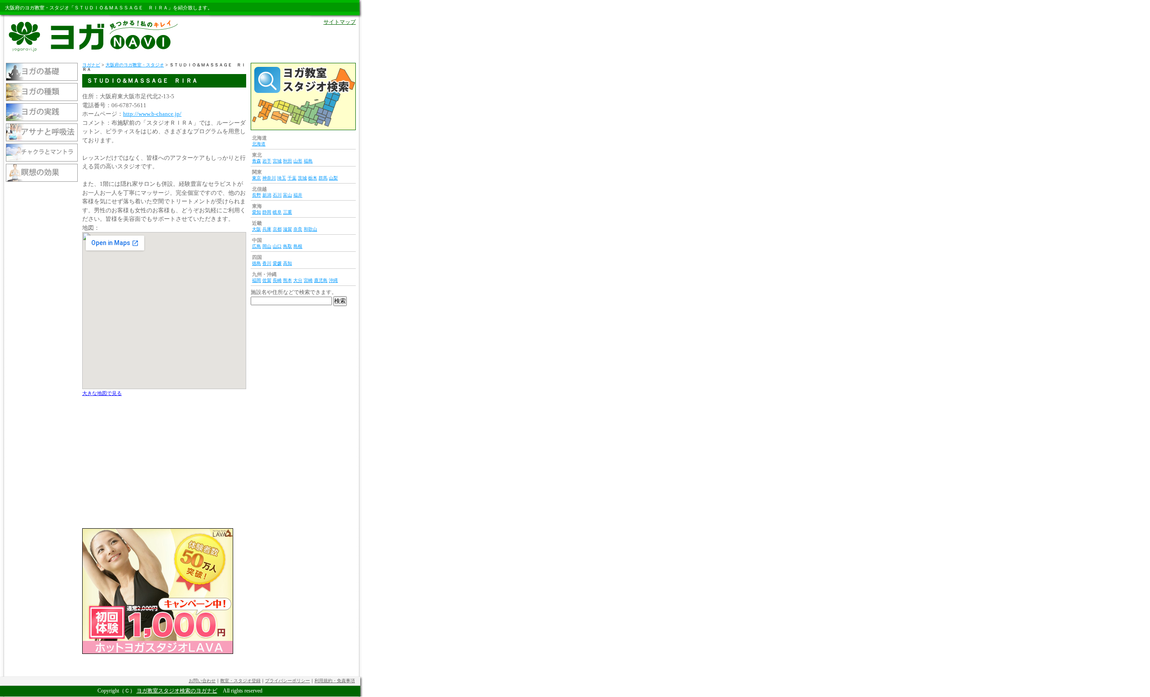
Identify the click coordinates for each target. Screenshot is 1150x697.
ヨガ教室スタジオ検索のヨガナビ (177, 691)
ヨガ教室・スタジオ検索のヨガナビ (96, 34)
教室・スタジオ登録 (240, 680)
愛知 (256, 212)
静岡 (266, 212)
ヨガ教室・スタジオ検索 (303, 96)
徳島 (256, 263)
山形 (297, 160)
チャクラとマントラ (42, 153)
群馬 (322, 177)
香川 (266, 263)
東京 (256, 177)
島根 (297, 246)
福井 (297, 195)
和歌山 (310, 229)
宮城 (277, 160)
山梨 (333, 177)
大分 (297, 280)
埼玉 (281, 177)
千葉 (292, 177)
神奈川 (269, 177)
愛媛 (277, 263)
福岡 (256, 280)
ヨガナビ (91, 64)
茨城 (302, 177)
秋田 (287, 160)
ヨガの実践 (42, 112)
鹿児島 (320, 280)
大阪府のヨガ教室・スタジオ (135, 64)
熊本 (287, 280)
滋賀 (287, 229)
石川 (277, 195)
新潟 (266, 195)
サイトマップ (339, 22)
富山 (287, 195)
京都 (277, 229)
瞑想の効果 (42, 173)
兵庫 (266, 229)
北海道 (258, 143)
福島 (308, 160)
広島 (256, 246)
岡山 (266, 246)
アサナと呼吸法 (42, 132)
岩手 (266, 160)
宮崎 (308, 280)
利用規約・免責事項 (334, 680)
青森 (256, 160)
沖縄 (333, 280)
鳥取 (287, 246)
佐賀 (266, 280)
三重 (287, 212)
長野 (256, 195)
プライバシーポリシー (287, 680)
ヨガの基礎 (42, 72)
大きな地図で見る (102, 393)
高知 (287, 263)
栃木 (312, 177)
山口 (277, 246)
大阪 (256, 229)
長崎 (277, 280)
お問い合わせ (202, 680)
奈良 (297, 229)
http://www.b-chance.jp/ (152, 113)
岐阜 (277, 212)
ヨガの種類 (42, 92)
